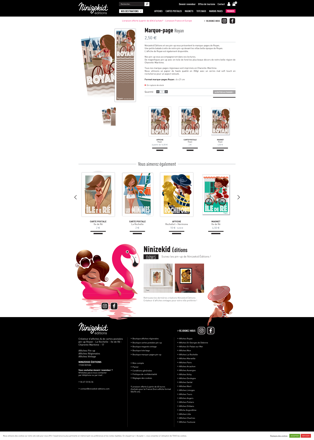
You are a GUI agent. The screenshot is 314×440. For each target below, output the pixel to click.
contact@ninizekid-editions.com (95, 388)
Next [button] (238, 197)
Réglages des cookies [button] (142, 378)
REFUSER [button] (305, 436)
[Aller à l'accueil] (93, 13)
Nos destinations (130, 11)
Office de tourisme (206, 4)
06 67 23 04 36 (86, 382)
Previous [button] (75, 197)
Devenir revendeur (187, 4)
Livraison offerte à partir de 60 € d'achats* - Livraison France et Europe (157, 20)
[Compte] (228, 4)
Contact (221, 4)
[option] (109, 116)
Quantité (149, 91)
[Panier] (234, 4)
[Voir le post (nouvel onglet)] (158, 278)
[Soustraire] (157, 91)
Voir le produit (156, 121)
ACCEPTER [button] (295, 436)
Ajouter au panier (224, 91)
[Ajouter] (166, 91)
